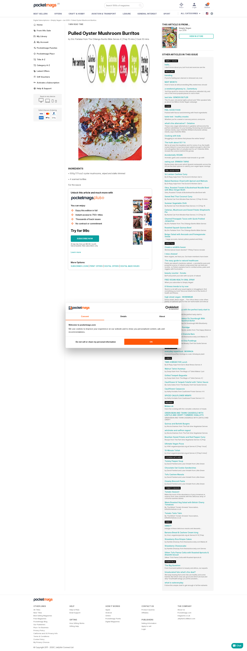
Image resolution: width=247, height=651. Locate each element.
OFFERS (58, 13)
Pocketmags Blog (40, 622)
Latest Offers (43, 71)
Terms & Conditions (41, 636)
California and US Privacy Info (45, 633)
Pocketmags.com (184, 613)
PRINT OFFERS (96, 266)
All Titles (36, 610)
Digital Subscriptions (41, 20)
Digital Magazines (112, 622)
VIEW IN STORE (196, 36)
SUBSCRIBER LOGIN (79, 266)
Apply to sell (146, 626)
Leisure (127, 13)
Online (108, 616)
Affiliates (145, 613)
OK (151, 342)
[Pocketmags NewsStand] (46, 5)
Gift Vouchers (43, 77)
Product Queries (148, 610)
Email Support (74, 613)
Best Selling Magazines (42, 616)
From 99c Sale (44, 30)
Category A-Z (43, 65)
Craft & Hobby (77, 13)
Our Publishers (39, 624)
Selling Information (149, 623)
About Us (181, 610)
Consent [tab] (85, 316)
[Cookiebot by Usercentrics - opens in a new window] (167, 308)
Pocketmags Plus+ (46, 53)
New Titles (37, 613)
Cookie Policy (38, 639)
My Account (42, 42)
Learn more (76, 252)
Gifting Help (74, 626)
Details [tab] (123, 316)
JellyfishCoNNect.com (186, 619)
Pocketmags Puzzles (47, 48)
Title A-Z (41, 59)
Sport (167, 13)
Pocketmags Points (113, 619)
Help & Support (44, 88)
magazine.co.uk (184, 616)
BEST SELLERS (40, 13)
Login (144, 629)
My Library (42, 36)
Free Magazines (39, 619)
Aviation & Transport (103, 13)
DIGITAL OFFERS (111, 266)
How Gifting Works (76, 623)
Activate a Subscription (48, 82)
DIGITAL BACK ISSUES (129, 266)
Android (108, 613)
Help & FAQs (74, 610)
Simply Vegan (56, 20)
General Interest (147, 13)
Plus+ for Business (40, 627)
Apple (107, 610)
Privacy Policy (39, 630)
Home (40, 25)
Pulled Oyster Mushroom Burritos (83, 20)
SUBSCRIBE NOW (85, 238)
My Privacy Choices (41, 642)
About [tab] (162, 316)
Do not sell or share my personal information (96, 342)
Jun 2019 (66, 20)
